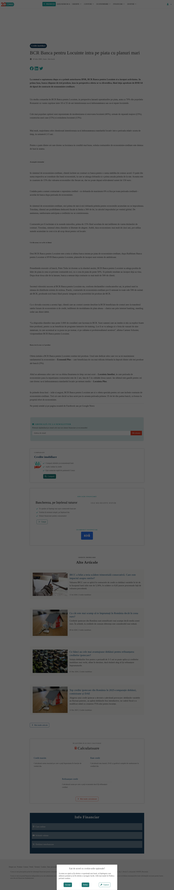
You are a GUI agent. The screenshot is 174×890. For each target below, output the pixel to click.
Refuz (85, 885)
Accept (67, 885)
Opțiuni (106, 885)
